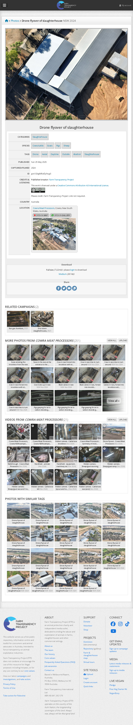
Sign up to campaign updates (118, 650)
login (72, 269)
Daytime (55, 154)
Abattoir (77, 154)
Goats (49, 145)
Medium (62, 274)
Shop (86, 629)
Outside (66, 154)
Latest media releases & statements (120, 665)
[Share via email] (69, 288)
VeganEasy (114, 693)
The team (49, 650)
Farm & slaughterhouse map (91, 655)
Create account (90, 682)
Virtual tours (89, 662)
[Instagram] (120, 624)
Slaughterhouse (40, 136)
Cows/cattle (38, 145)
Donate (87, 621)
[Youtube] (113, 631)
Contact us (49, 670)
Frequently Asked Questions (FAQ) (60, 662)
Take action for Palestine (14, 695)
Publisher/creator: (40, 179)
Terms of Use (9, 688)
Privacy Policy (9, 684)
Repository (92, 648)
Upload (123, 340)
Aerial (44, 154)
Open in (42, 215)
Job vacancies (51, 666)
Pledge (112, 685)
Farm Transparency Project (61, 179)
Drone (35, 154)
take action (25, 679)
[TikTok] (127, 624)
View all (112, 340)
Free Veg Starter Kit (118, 689)
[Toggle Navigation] (4, 5)
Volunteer (88, 625)
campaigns (22, 676)
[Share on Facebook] (58, 288)
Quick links (88, 686)
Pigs (58, 145)
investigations (9, 679)
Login (86, 678)
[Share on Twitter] (63, 288)
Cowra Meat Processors (43, 208)
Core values (50, 658)
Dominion (90, 643)
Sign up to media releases (117, 671)
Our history (50, 654)
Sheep (66, 145)
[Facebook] (113, 624)
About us (49, 646)
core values (29, 670)
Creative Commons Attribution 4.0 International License (82, 185)
